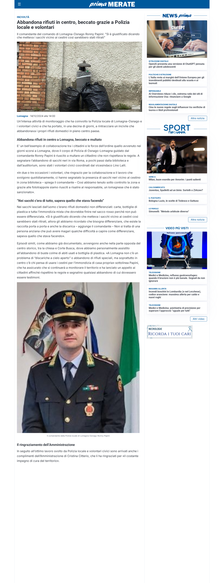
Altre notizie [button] (197, 118)
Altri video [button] (198, 318)
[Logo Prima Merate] (112, 4)
